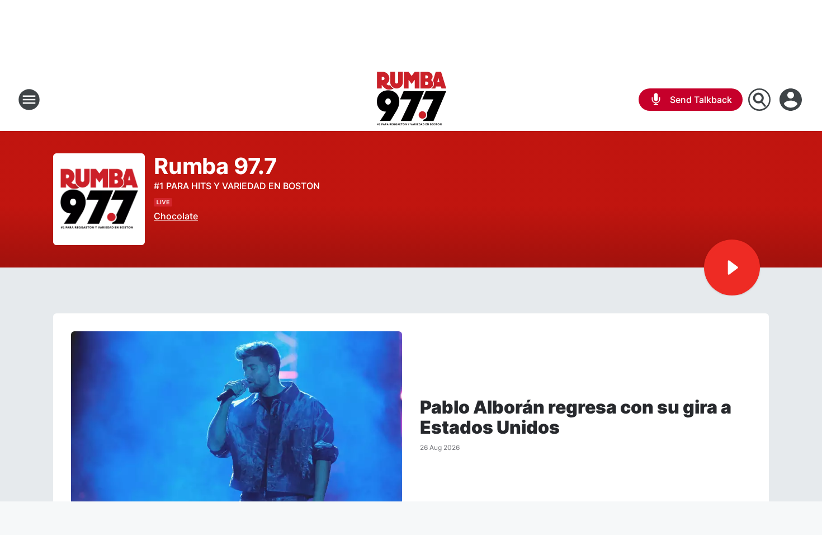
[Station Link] (411, 100)
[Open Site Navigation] (29, 99)
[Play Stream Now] (732, 267)
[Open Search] (759, 99)
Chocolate (176, 216)
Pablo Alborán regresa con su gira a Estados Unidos (575, 417)
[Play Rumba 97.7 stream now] (99, 199)
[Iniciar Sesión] (792, 99)
